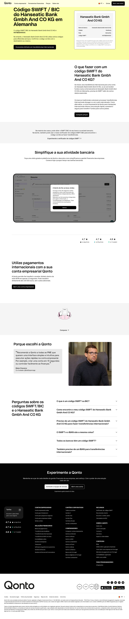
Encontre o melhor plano (103, 515)
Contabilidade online (40, 539)
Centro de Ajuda (100, 528)
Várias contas (39, 521)
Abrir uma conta (118, 3)
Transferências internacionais (43, 534)
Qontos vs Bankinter (71, 541)
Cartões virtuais (70, 521)
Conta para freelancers (41, 513)
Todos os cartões (70, 510)
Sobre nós (99, 526)
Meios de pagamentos (41, 528)
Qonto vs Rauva (70, 536)
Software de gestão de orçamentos (45, 547)
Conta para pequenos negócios (43, 515)
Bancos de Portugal (71, 552)
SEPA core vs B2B (101, 557)
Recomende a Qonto (102, 513)
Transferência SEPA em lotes (43, 536)
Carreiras (99, 534)
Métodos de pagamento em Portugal (106, 552)
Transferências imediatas (42, 531)
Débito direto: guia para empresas (105, 547)
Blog (97, 544)
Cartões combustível (71, 557)
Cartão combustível (71, 523)
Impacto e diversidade (102, 536)
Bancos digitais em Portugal (73, 555)
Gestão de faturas (40, 549)
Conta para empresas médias (43, 518)
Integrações (99, 565)
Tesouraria (38, 544)
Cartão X (68, 513)
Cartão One (69, 515)
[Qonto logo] (7, 3)
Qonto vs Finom (70, 544)
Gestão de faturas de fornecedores (45, 552)
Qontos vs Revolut (71, 534)
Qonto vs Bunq (70, 547)
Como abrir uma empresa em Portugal (107, 549)
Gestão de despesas (40, 541)
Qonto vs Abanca (70, 549)
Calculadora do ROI (101, 518)
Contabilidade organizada (103, 554)
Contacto (99, 531)
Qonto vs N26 (69, 539)
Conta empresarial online (42, 510)
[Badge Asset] (108, 582)
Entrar (108, 3)
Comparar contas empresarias (74, 531)
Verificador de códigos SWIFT (104, 510)
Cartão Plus (69, 518)
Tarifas (8, 509)
